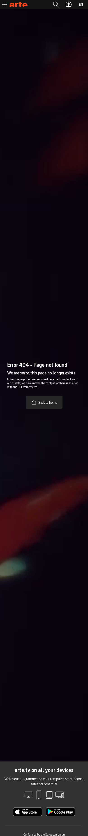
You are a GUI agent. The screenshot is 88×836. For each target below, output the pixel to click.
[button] (56, 4)
